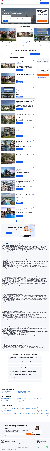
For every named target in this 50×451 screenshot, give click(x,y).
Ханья (20, 209)
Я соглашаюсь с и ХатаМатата (42, 77)
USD (37, 0)
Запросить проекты (42, 21)
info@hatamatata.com (40, 447)
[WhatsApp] (47, 447)
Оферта (20, 0)
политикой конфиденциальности (42, 77)
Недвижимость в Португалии (42, 410)
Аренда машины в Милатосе (6, 398)
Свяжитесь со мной (31, 433)
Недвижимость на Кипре (5, 413)
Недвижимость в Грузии (29, 415)
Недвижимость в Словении (6, 416)
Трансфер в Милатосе (37, 398)
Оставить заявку (19, 82)
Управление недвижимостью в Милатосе (40, 400)
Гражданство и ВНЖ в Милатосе (6, 400)
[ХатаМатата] (2, 441)
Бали (10, 44)
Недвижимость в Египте (17, 416)
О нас (19, 443)
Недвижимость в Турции (29, 408)
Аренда (9, 15)
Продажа (4, 15)
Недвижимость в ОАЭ (17, 415)
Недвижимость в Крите (37, 391)
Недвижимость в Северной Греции (7, 394)
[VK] (1, 446)
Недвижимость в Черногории (42, 407)
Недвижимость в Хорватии (18, 413)
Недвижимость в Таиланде (30, 411)
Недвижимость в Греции (29, 413)
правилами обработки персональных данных (42, 76)
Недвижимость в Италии (17, 411)
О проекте (12, 0)
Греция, (8, 44)
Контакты (16, 0)
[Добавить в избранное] (15, 29)
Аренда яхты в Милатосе (21, 398)
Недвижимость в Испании (17, 408)
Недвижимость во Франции (42, 413)
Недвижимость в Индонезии (6, 410)
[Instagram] (4, 446)
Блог (18, 440)
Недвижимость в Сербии (41, 415)
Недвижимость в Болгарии (6, 408)
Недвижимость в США (5, 415)
